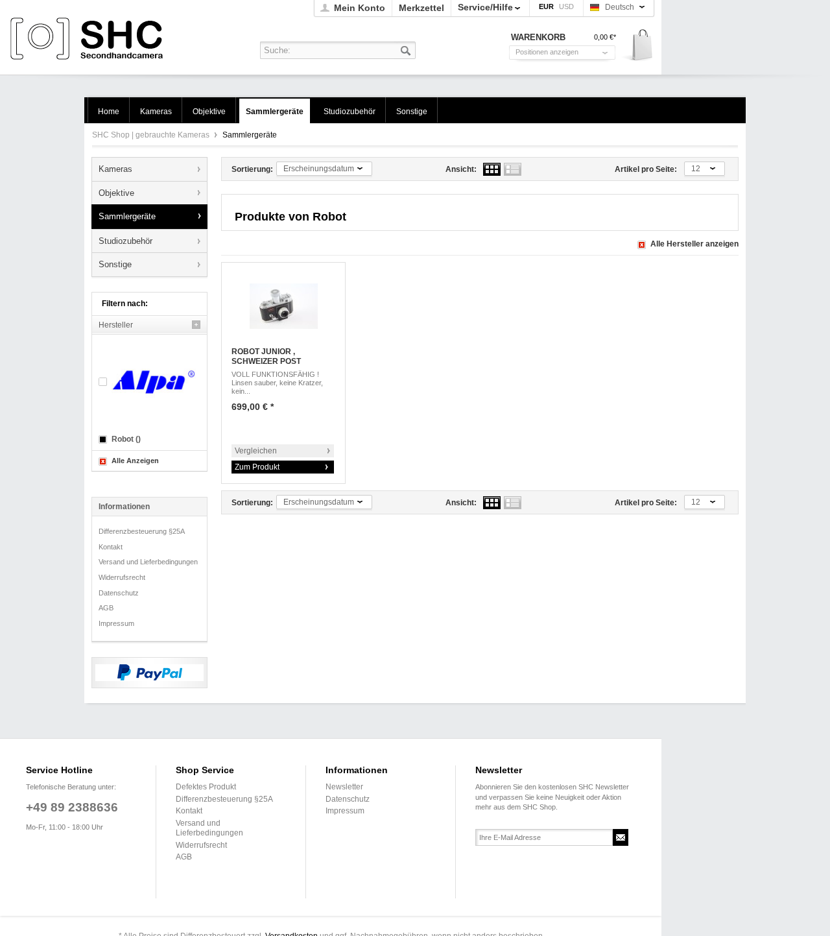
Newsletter (344, 786)
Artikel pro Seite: (646, 169)
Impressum (116, 623)
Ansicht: (461, 169)
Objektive (116, 193)
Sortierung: (252, 169)
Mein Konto (359, 8)
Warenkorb (637, 45)
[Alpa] (149, 382)
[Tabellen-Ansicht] (492, 169)
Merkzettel (421, 8)
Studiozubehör (125, 241)
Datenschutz (119, 593)
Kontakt (111, 547)
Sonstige (115, 264)
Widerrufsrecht (122, 577)
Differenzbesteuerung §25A (142, 531)
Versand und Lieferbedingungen (148, 562)
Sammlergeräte (127, 216)
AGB (106, 608)
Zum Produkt (257, 467)
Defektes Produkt (206, 786)
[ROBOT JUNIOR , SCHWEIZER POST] (283, 306)
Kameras (115, 169)
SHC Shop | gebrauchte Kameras (88, 39)
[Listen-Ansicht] (512, 169)
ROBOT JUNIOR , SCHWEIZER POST (266, 356)
